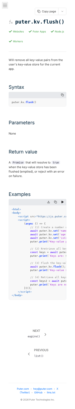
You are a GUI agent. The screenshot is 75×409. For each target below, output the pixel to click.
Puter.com (23, 388)
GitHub (38, 392)
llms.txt (51, 392)
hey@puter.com (42, 388)
